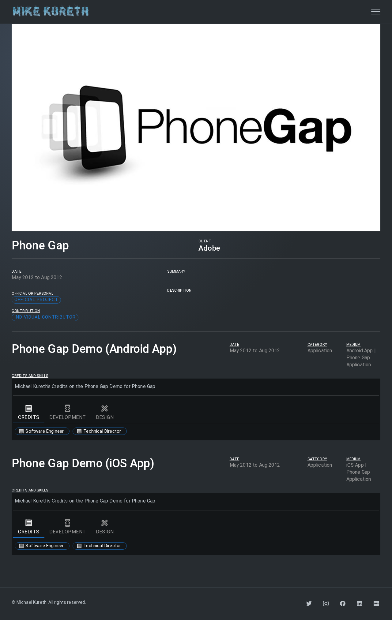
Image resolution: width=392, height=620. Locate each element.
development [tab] (67, 417)
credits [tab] (28, 417)
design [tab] (105, 417)
